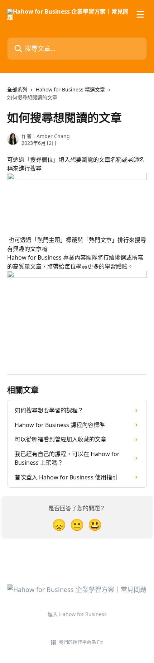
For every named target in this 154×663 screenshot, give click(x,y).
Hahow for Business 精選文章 (70, 89)
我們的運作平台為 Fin (81, 642)
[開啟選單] (140, 14)
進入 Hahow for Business (77, 614)
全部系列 (17, 89)
